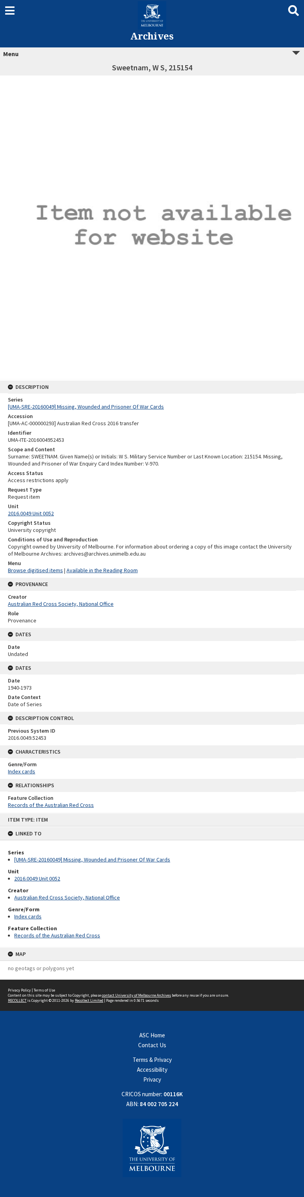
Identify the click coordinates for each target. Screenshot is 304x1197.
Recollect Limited (89, 1000)
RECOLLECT (17, 1000)
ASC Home (152, 1035)
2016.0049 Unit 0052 (37, 878)
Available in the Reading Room (102, 570)
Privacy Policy (19, 990)
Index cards (28, 916)
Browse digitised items (35, 570)
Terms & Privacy (152, 1059)
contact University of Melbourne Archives (136, 995)
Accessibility (152, 1069)
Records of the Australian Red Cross (57, 935)
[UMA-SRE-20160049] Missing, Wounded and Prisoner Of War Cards (92, 859)
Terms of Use (44, 990)
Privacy (152, 1079)
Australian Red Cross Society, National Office (67, 897)
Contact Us (152, 1045)
